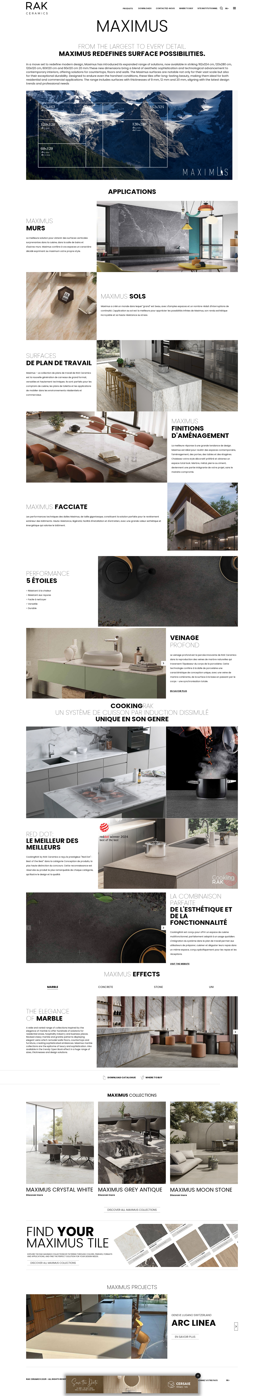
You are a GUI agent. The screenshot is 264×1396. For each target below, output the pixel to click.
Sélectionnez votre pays (204, 1380)
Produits (128, 8)
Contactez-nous (165, 8)
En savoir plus (178, 691)
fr (226, 8)
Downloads (145, 8)
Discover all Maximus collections (132, 1210)
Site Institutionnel (207, 8)
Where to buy (186, 8)
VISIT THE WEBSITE (179, 964)
